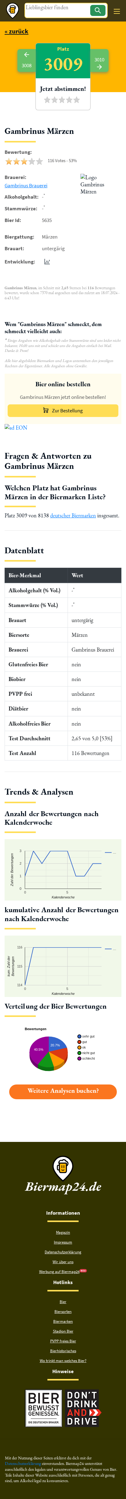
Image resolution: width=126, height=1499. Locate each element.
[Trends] (46, 262)
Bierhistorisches (63, 1350)
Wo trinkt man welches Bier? (63, 1360)
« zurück (16, 31)
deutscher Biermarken (73, 515)
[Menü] (117, 11)
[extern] (43, 1392)
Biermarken (63, 1321)
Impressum (63, 1242)
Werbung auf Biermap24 (59, 1271)
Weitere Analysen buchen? (63, 1090)
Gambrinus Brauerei (26, 185)
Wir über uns (63, 1261)
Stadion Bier (63, 1331)
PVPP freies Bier (63, 1341)
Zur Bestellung (67, 410)
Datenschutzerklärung (63, 1252)
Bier (63, 1301)
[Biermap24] (12, 11)
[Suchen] (98, 10)
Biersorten (63, 1311)
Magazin (63, 1232)
